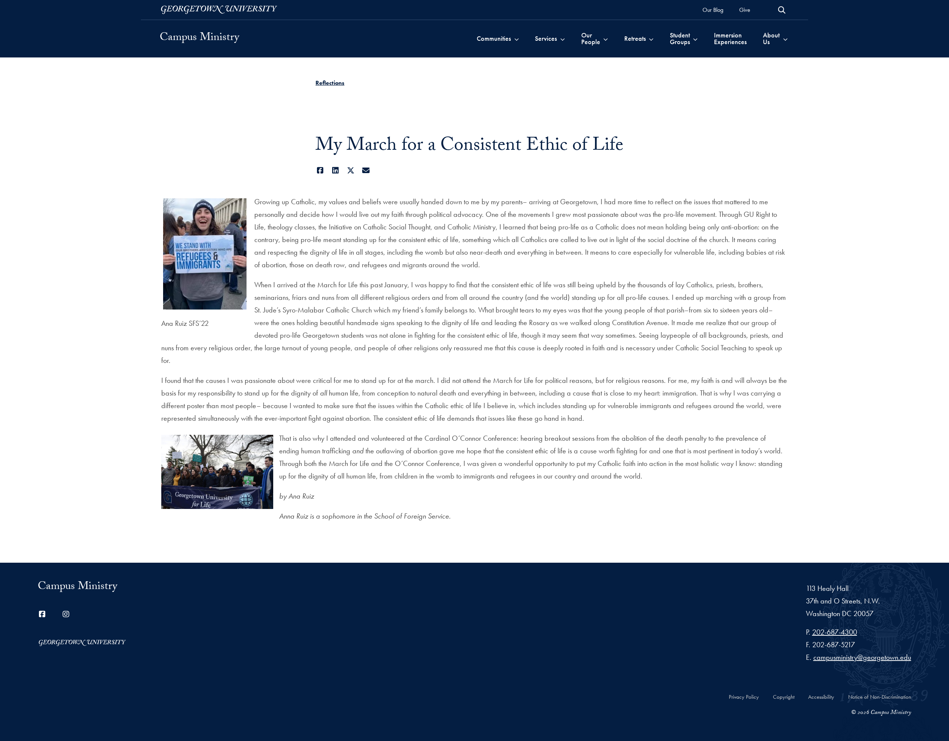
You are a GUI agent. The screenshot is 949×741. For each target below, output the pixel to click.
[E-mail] (365, 170)
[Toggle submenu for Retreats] (651, 38)
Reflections (329, 83)
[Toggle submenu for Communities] (516, 38)
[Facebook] (320, 170)
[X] (350, 170)
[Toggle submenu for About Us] (785, 38)
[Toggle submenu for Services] (562, 38)
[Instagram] (66, 614)
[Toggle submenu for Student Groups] (695, 38)
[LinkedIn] (335, 170)
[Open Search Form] (781, 10)
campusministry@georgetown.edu (862, 657)
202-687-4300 (834, 632)
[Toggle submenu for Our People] (605, 38)
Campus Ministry (199, 38)
